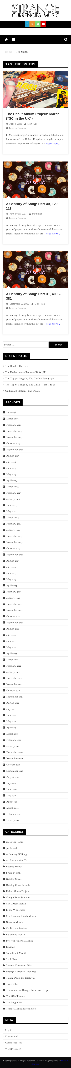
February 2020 (13, 814)
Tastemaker (12, 983)
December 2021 (14, 678)
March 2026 (12, 418)
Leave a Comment (18, 128)
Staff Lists (11, 959)
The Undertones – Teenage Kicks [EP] (25, 372)
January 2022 (13, 671)
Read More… (53, 143)
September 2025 (14, 449)
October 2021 (13, 690)
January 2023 (13, 597)
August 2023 (12, 560)
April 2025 (11, 480)
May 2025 (11, 474)
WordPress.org (13, 1048)
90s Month (12, 848)
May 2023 (11, 579)
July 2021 (10, 709)
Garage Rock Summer (18, 897)
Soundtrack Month (16, 953)
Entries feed (11, 1036)
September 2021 (14, 696)
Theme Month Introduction (21, 1008)
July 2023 (11, 566)
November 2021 (14, 684)
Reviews (10, 946)
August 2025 (12, 455)
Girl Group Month (16, 903)
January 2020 (13, 820)
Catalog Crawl (14, 878)
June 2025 (11, 468)
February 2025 (13, 492)
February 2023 (13, 591)
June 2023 (11, 573)
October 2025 (13, 443)
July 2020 (11, 783)
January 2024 (13, 529)
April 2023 (11, 585)
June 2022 (11, 641)
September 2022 (14, 622)
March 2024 (12, 517)
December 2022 (14, 603)
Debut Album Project (17, 891)
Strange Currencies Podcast (21, 971)
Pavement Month (15, 934)
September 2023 (14, 554)
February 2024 (13, 523)
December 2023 (14, 536)
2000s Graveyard (14, 841)
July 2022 (11, 634)
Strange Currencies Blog (19, 965)
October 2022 (13, 616)
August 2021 (12, 702)
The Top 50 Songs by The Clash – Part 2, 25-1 (29, 378)
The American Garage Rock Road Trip (27, 990)
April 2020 (11, 801)
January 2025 (13, 498)
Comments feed (13, 1042)
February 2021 (13, 739)
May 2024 (11, 511)
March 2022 (12, 659)
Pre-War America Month (19, 940)
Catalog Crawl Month (18, 885)
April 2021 (11, 727)
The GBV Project (15, 996)
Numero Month (14, 922)
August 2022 (12, 628)
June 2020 (11, 789)
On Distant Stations (16, 928)
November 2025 (14, 437)
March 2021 (12, 733)
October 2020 (13, 764)
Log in (8, 1030)
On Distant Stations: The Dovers (22, 390)
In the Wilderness (15, 909)
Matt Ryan (32, 124)
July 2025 (11, 461)
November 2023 (14, 542)
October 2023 (13, 548)
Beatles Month (14, 866)
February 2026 (13, 424)
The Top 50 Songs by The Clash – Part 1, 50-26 (30, 384)
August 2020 (12, 776)
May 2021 (11, 721)
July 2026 (11, 412)
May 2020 (11, 795)
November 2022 (14, 610)
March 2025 (12, 486)
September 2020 (14, 770)
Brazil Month (13, 872)
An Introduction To (16, 860)
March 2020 (12, 807)
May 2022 (11, 647)
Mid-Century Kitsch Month (21, 915)
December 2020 (14, 752)
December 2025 (14, 430)
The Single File (14, 1002)
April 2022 (11, 653)
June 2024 (11, 505)
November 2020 (14, 758)
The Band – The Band (17, 366)
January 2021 (12, 746)
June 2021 (11, 715)
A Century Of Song (16, 854)
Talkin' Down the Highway (20, 977)
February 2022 (13, 665)
